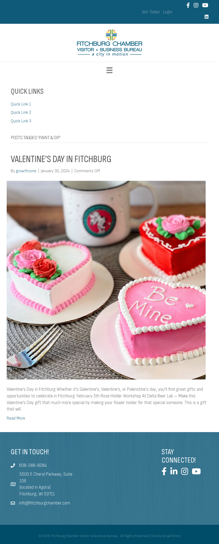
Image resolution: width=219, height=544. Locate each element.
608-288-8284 (33, 465)
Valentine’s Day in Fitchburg (61, 159)
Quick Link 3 (21, 121)
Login (167, 12)
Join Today (151, 12)
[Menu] (109, 70)
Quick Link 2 (21, 112)
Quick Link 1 (21, 104)
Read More (16, 418)
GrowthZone (171, 536)
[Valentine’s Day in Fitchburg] (106, 280)
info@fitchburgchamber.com (44, 503)
